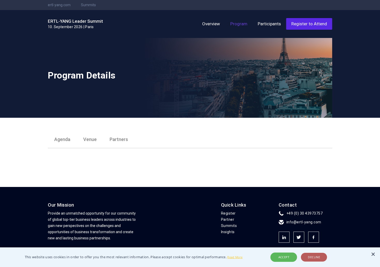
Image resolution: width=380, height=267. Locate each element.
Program (238, 23)
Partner (227, 219)
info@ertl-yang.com (303, 222)
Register (228, 213)
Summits (88, 5)
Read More (234, 257)
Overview (211, 23)
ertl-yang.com (59, 5)
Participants (269, 23)
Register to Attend (309, 23)
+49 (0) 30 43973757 (304, 213)
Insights (228, 232)
